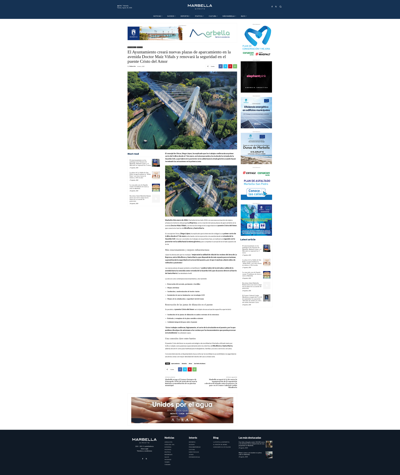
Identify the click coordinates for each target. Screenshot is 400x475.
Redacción (132, 66)
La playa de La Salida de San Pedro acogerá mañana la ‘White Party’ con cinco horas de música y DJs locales (140, 175)
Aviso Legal (144, 449)
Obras (190, 363)
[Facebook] (272, 6)
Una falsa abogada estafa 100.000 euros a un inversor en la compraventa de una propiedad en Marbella (252, 443)
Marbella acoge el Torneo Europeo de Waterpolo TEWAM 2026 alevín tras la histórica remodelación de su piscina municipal (181, 382)
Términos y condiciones (144, 451)
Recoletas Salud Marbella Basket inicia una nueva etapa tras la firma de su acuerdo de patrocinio (140, 198)
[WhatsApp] (235, 66)
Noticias (139, 47)
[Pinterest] (230, 66)
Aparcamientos (175, 363)
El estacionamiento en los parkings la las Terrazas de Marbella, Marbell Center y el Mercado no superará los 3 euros (140, 162)
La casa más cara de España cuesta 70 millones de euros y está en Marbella (139, 186)
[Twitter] (276, 6)
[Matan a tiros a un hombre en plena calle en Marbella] (269, 454)
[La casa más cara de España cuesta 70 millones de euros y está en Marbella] (156, 188)
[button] (280, 6)
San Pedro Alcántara (199, 363)
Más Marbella (132, 47)
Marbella (184, 363)
